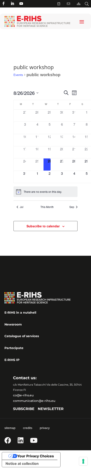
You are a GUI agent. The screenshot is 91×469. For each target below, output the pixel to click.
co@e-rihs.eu (23, 395)
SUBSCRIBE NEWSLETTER (38, 409)
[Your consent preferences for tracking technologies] (83, 461)
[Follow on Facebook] (3, 3)
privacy (45, 428)
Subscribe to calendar (43, 226)
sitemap (9, 428)
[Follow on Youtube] (21, 3)
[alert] (45, 191)
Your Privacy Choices (35, 456)
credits (27, 428)
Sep (71, 207)
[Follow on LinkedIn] (12, 3)
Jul (21, 207)
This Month (47, 207)
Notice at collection (22, 463)
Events (18, 75)
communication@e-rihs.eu (34, 401)
